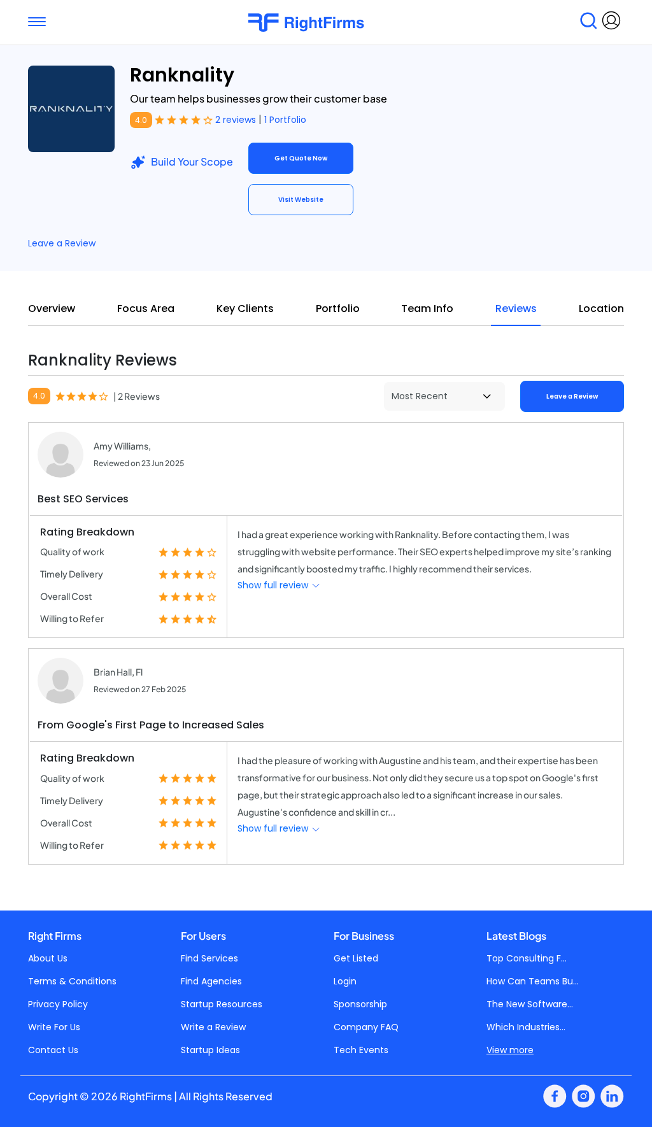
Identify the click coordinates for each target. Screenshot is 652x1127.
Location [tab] (601, 308)
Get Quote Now (300, 158)
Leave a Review (62, 243)
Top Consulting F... (526, 958)
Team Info (427, 308)
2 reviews (237, 119)
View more (510, 1050)
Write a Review (213, 1027)
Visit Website (300, 199)
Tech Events (361, 1050)
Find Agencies (211, 981)
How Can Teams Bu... (532, 981)
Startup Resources (221, 1004)
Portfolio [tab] (338, 308)
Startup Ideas (210, 1050)
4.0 (141, 120)
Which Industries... (525, 1027)
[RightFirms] (320, 22)
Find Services (209, 958)
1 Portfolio (285, 119)
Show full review (274, 585)
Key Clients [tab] (245, 308)
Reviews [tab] (516, 308)
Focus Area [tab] (145, 308)
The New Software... (529, 1004)
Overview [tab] (51, 308)
